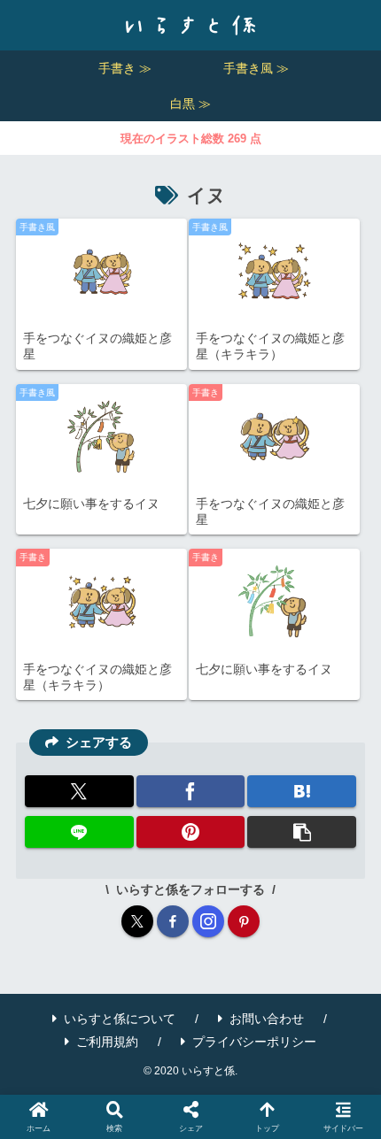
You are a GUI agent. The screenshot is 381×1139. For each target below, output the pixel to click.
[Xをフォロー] (137, 921)
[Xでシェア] (79, 791)
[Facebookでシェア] (190, 791)
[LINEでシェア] (79, 832)
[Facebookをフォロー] (173, 921)
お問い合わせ (266, 1019)
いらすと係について (119, 1019)
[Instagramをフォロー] (208, 921)
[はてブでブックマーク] (301, 791)
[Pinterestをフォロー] (244, 921)
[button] (301, 832)
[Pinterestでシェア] (190, 832)
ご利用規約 (107, 1042)
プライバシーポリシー (254, 1042)
